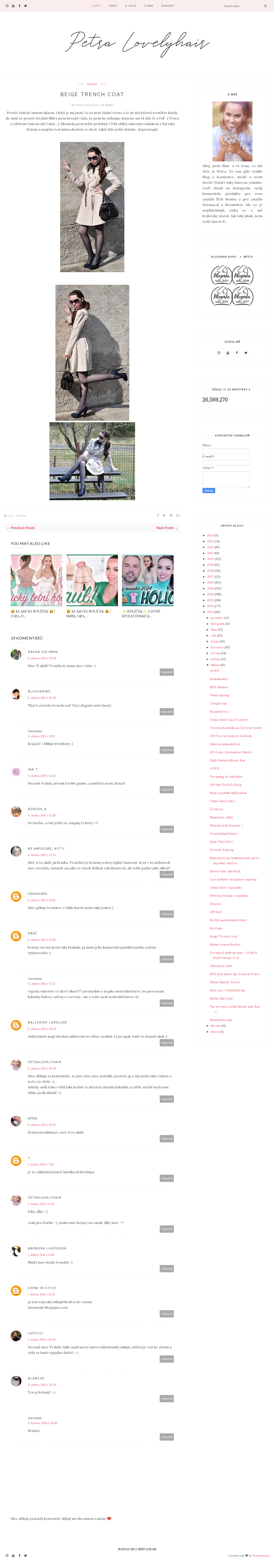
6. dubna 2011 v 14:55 (41, 900)
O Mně (148, 5)
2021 (210, 553)
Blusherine (39, 691)
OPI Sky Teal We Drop (226, 785)
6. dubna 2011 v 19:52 (42, 1125)
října (214, 629)
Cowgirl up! (218, 703)
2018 (210, 571)
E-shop (130, 5)
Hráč (32, 933)
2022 (210, 547)
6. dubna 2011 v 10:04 (42, 658)
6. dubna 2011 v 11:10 (41, 736)
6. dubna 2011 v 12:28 (42, 815)
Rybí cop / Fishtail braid (227, 990)
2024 (211, 535)
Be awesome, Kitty (46, 848)
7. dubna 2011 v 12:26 (41, 1294)
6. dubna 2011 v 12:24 (41, 776)
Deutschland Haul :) (224, 833)
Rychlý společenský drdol (228, 920)
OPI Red (216, 912)
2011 (210, 612)
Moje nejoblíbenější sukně (228, 793)
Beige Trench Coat (223, 936)
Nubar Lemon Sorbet (225, 944)
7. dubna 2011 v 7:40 (41, 1164)
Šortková (216, 809)
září (214, 635)
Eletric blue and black (225, 871)
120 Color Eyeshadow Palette (231, 752)
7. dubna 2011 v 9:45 (41, 1255)
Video (113, 5)
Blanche (36, 1378)
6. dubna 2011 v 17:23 (41, 984)
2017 (210, 577)
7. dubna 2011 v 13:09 (41, 1339)
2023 (210, 541)
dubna (215, 665)
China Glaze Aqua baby (226, 887)
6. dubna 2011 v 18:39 (42, 1068)
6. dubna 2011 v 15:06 (42, 940)
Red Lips (216, 928)
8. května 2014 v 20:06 (43, 1423)
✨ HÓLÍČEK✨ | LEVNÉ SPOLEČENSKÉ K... (141, 613)
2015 (210, 588)
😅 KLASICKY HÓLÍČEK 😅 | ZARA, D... (33, 613)
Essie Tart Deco (221, 842)
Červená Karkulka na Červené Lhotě (236, 728)
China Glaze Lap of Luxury (229, 720)
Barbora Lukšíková (47, 1248)
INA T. (33, 769)
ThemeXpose (261, 1556)
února (215, 1032)
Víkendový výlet (221, 966)
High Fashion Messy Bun (227, 760)
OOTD (214, 671)
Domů (96, 5)
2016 (210, 582)
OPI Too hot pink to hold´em (231, 736)
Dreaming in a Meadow (226, 777)
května (216, 659)
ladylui (35, 1333)
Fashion (92, 84)
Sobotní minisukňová (225, 744)
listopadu (218, 624)
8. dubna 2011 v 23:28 (42, 1385)
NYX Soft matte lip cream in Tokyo (235, 974)
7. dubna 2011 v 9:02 (41, 1204)
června (216, 653)
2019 (210, 565)
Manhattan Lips (221, 1020)
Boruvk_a (37, 809)
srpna (215, 641)
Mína (32, 1118)
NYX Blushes (219, 687)
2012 (210, 606)
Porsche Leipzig (222, 850)
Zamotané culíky (221, 817)
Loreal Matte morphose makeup (233, 879)
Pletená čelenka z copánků (229, 896)
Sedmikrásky (219, 679)
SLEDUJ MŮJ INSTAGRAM (137, 1549)
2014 (210, 594)
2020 (211, 559)
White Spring (219, 695)
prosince (217, 618)
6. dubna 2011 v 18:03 (42, 1029)
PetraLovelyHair (87, 105)
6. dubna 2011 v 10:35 (42, 698)
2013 (210, 600)
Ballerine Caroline (47, 1022)
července (218, 647)
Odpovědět (167, 672)
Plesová (215, 904)
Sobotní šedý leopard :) (226, 825)
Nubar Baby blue (221, 998)
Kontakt (168, 5)
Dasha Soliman (43, 652)
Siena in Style (42, 1288)
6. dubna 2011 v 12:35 (42, 855)
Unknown (37, 894)
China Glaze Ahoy (222, 801)
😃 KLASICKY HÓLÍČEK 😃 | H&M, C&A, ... (88, 613)
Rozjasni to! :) (219, 711)
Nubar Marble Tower (225, 982)
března (216, 1026)
